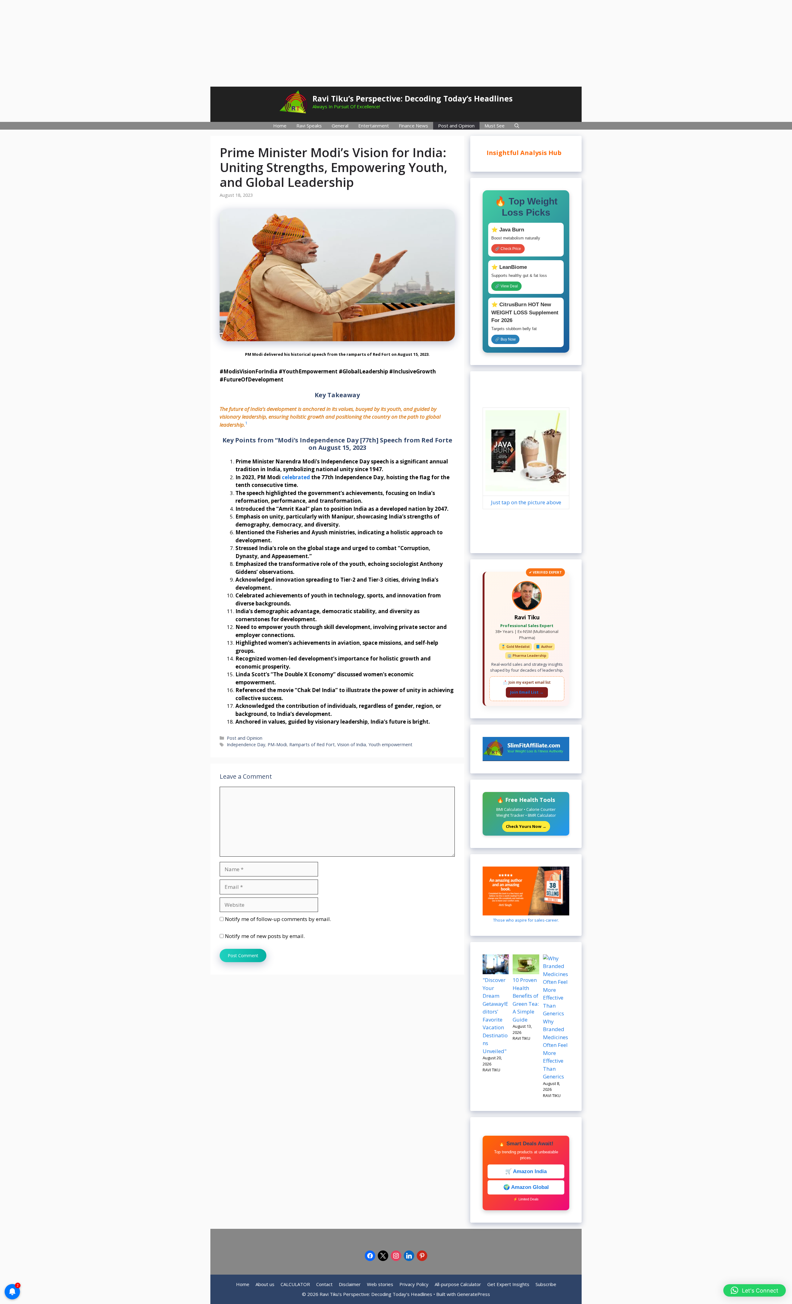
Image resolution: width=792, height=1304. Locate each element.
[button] (754, 1290)
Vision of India (351, 744)
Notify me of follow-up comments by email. (278, 919)
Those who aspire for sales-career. (526, 920)
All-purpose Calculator (458, 1284)
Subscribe (546, 1284)
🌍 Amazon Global (526, 1187)
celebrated (296, 477)
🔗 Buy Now (505, 339)
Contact (324, 1284)
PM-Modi (277, 744)
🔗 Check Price (508, 249)
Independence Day (246, 744)
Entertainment (373, 126)
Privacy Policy (413, 1284)
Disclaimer (350, 1284)
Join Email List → (527, 692)
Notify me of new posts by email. (265, 936)
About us (265, 1284)
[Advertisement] (396, 43)
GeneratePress (473, 1294)
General (340, 126)
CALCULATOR (295, 1284)
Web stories (380, 1284)
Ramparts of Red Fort (312, 744)
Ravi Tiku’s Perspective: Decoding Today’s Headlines (412, 98)
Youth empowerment (390, 744)
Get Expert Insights (508, 1284)
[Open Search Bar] (517, 126)
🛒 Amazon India (526, 1171)
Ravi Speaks (309, 126)
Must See (494, 126)
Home (279, 126)
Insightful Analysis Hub (524, 152)
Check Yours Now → (526, 826)
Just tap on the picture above (526, 502)
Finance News (413, 126)
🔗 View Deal (506, 286)
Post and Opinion (456, 126)
